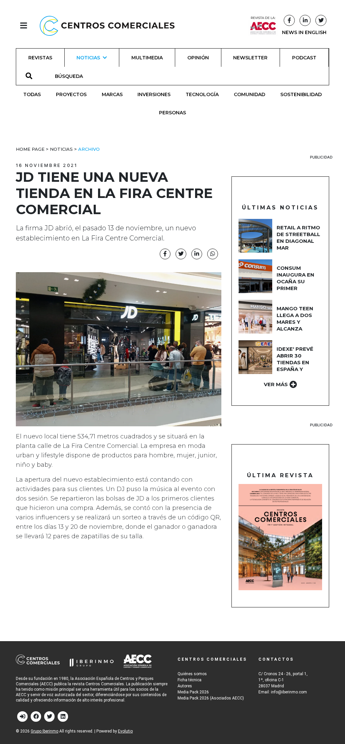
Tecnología (202, 94)
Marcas (112, 94)
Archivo (89, 149)
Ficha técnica (189, 680)
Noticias (61, 149)
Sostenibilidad (301, 94)
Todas (32, 94)
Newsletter (250, 58)
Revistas (40, 58)
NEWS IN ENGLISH (304, 32)
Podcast (304, 58)
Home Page (30, 149)
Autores (185, 686)
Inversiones (153, 94)
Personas (172, 113)
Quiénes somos (192, 673)
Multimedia (147, 58)
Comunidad (249, 94)
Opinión (198, 58)
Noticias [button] (88, 58)
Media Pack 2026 (193, 692)
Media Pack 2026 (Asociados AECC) (211, 698)
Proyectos (71, 94)
